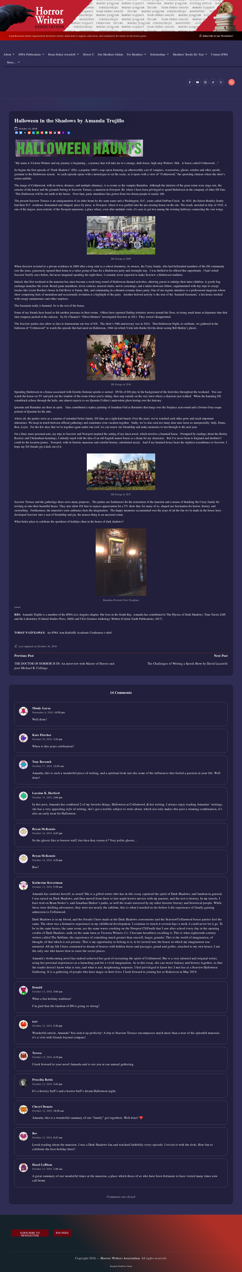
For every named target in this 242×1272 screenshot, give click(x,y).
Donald (37, 987)
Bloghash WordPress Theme (121, 1266)
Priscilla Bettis (42, 1079)
